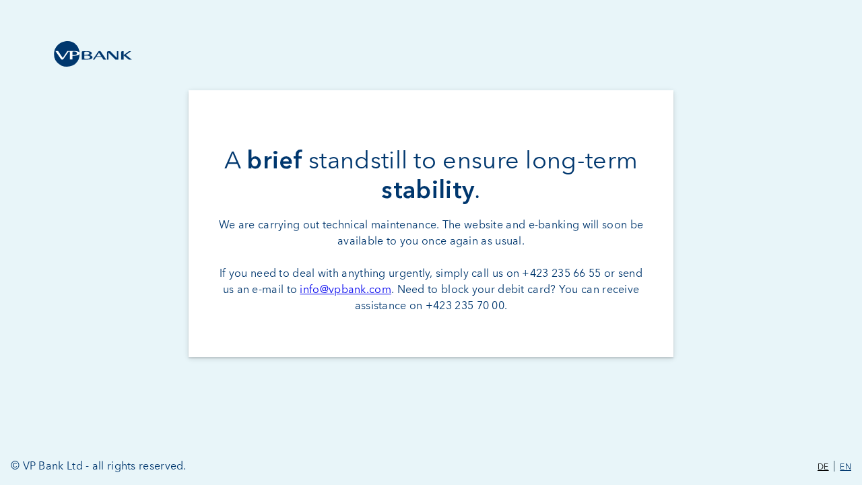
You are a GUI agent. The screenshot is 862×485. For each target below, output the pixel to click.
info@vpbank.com (345, 289)
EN (845, 467)
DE (823, 467)
